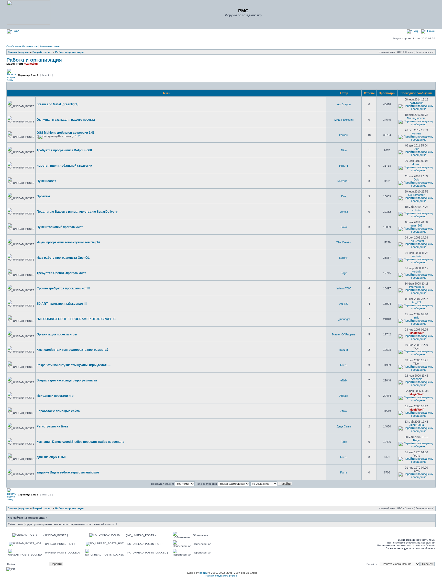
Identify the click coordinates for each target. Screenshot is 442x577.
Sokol (343, 227)
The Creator (343, 242)
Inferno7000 (343, 288)
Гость (343, 365)
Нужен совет (46, 181)
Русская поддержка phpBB (221, 575)
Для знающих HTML (52, 457)
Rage (343, 273)
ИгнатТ (343, 165)
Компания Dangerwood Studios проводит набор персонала (80, 442)
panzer (343, 349)
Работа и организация (69, 52)
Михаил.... (343, 181)
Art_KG (343, 303)
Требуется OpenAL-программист (61, 273)
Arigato (343, 395)
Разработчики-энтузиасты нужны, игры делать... (73, 365)
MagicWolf (31, 63)
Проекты (43, 196)
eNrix (343, 380)
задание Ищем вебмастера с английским (68, 472)
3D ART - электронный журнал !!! (62, 304)
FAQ (415, 30)
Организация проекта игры (57, 334)
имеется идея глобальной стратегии (64, 165)
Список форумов (18, 52)
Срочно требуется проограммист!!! (63, 288)
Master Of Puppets (344, 334)
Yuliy (416, 317)
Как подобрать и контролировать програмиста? (72, 350)
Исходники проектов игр (55, 396)
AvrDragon (344, 104)
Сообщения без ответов (22, 46)
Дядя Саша (344, 426)
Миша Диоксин (343, 119)
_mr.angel (344, 319)
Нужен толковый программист (60, 227)
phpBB (204, 572)
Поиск (430, 30)
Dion (344, 150)
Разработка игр (42, 52)
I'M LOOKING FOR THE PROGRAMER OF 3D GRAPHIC (76, 319)
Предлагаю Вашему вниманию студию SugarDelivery (77, 211)
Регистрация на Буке (52, 426)
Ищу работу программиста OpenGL (63, 257)
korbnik (343, 257)
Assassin (416, 378)
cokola (344, 211)
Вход (15, 30)
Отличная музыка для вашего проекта (66, 119)
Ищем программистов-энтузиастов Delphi (68, 242)
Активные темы (50, 46)
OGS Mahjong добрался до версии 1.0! (65, 132)
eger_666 (416, 225)
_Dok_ (416, 179)
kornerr (343, 135)
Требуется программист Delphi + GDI (64, 150)
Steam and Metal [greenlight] (57, 104)
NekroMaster (416, 194)
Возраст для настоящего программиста (67, 380)
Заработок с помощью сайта (58, 411)
